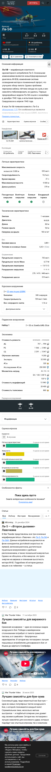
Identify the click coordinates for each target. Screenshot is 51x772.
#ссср (40, 600)
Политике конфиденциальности (14, 765)
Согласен (42, 755)
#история (23, 600)
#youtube (13, 681)
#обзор (5, 600)
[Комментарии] (10, 607)
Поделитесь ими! (25, 502)
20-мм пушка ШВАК (16, 291)
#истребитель (7, 603)
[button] (49, 64)
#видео (5, 681)
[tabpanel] (25, 302)
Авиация (13, 600)
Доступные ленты (13, 309)
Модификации (10, 419)
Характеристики (13, 121)
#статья (32, 600)
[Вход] (47, 3)
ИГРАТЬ (33, 3)
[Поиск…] (42, 3)
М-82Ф (46, 220)
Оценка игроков (30, 121)
